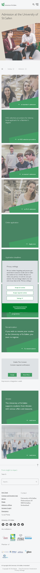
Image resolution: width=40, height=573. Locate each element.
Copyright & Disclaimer (20, 308)
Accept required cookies (20, 293)
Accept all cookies (20, 287)
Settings (19, 298)
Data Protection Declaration (20, 306)
